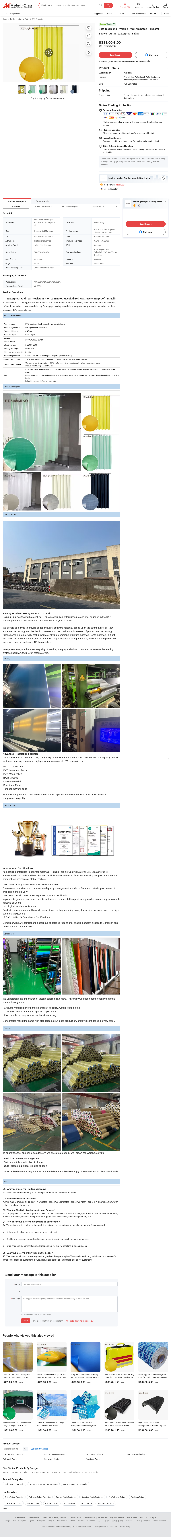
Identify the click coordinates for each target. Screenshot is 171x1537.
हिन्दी (121, 1521)
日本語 (114, 1521)
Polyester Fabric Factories (39, 1497)
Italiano (72, 1521)
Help (122, 13)
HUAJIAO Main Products (13, 1454)
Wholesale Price (89, 1518)
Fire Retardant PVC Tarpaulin (75, 1484)
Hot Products (20, 1518)
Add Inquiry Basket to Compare (49, 98)
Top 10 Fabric (69, 1503)
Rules (166, 13)
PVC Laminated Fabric (136, 1454)
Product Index (132, 1518)
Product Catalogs (40, 1449)
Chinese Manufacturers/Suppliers (54, 1518)
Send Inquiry (116, 55)
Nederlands (90, 1521)
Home (5, 19)
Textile (12, 19)
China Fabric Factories (14, 1497)
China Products (33, 1518)
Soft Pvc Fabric (33, 1503)
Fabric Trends (86, 1503)
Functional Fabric (93, 1459)
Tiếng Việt (146, 1521)
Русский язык (62, 1521)
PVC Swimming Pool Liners (55, 1454)
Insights (153, 1518)
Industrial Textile (23, 19)
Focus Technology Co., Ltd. (68, 1526)
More (5, 1508)
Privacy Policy (125, 1526)
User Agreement (100, 1526)
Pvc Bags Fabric (137, 1497)
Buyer (109, 13)
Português (41, 1521)
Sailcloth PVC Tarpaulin (14, 1484)
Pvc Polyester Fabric (116, 1497)
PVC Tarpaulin (37, 19)
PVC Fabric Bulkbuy (106, 1503)
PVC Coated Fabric (93, 1454)
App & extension (137, 13)
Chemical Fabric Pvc (13, 1503)
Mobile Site (143, 1518)
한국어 (107, 1521)
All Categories (12, 13)
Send (26, 1320)
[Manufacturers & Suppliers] (17, 5)
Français (51, 1521)
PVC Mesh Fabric (10, 1459)
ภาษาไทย (129, 1521)
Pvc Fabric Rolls (51, 1503)
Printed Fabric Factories (66, 1497)
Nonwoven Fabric (51, 1459)
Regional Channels (117, 1518)
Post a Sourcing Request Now (80, 1321)
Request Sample (143, 61)
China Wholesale (75, 1518)
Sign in (165, 7)
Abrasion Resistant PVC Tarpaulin (44, 1484)
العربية (100, 1521)
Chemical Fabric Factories (92, 1497)
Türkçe (137, 1521)
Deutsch (81, 1521)
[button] (111, 206)
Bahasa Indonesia (159, 1521)
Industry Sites (103, 1518)
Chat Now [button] (153, 55)
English (23, 1521)
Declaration (113, 1526)
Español (31, 1521)
